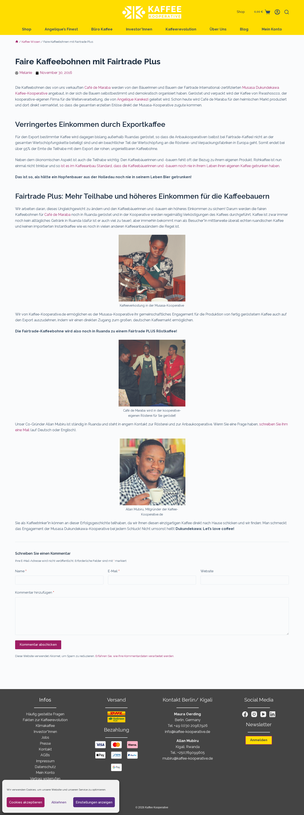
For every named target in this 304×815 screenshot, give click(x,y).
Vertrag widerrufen (45, 779)
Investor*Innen (139, 29)
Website (207, 571)
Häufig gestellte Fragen (45, 714)
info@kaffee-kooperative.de (187, 732)
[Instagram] (254, 714)
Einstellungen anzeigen (94, 802)
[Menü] (17, 12)
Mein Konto (272, 29)
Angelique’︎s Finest (61, 29)
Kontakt (45, 749)
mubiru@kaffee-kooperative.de (187, 758)
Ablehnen (58, 802)
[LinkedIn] (272, 714)
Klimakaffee (45, 726)
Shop (241, 12)
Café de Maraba (97, 87)
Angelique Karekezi (132, 99)
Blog (244, 29)
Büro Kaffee (102, 29)
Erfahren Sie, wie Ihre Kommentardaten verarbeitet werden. (134, 656)
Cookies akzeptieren (25, 802)
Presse (45, 743)
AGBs (45, 755)
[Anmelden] (277, 12)
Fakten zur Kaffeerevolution (45, 720)
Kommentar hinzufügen (34, 593)
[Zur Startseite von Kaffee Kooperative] (151, 12)
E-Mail (114, 571)
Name (20, 571)
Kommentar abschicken (38, 645)
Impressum (45, 761)
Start (16, 42)
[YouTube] (263, 714)
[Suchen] (286, 12)
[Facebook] (245, 714)
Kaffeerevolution (181, 29)
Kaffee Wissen (31, 41)
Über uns (218, 29)
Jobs (45, 737)
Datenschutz (45, 767)
